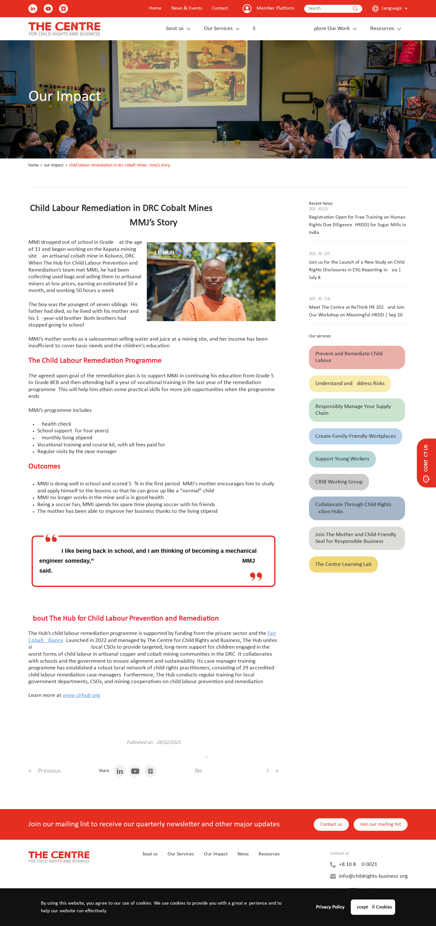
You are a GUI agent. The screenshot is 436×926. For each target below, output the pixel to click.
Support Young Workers (342, 459)
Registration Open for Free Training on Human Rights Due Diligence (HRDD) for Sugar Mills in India (357, 225)
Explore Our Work (301, 29)
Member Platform (275, 8)
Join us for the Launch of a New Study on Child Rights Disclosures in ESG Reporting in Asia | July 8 (356, 270)
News (243, 854)
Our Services (218, 29)
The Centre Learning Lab (343, 564)
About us (173, 29)
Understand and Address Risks (350, 384)
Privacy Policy (330, 907)
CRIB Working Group (339, 482)
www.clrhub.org (81, 695)
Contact (220, 8)
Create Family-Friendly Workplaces (355, 436)
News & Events (186, 8)
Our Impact (54, 165)
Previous (44, 771)
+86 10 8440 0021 (358, 864)
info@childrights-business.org (373, 876)
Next (237, 771)
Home (155, 8)
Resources (382, 29)
